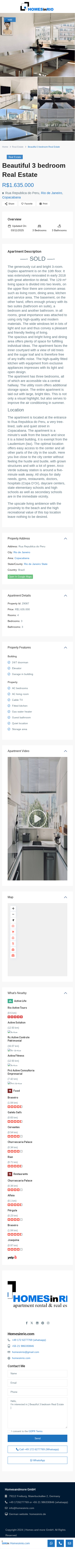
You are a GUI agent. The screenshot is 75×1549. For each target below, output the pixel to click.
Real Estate (17, 147)
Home (5, 147)
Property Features (19, 647)
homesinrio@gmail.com (25, 1352)
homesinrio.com (21, 1358)
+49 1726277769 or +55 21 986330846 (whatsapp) (38, 1502)
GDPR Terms (36, 1431)
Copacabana (11, 197)
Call (39, 1449)
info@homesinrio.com (21, 1508)
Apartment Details (19, 595)
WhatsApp (38, 1460)
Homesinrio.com (21, 1334)
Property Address (19, 538)
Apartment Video (18, 751)
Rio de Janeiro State (36, 563)
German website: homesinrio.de (27, 1514)
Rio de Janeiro (51, 193)
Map (10, 897)
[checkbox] (9, 1431)
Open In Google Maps (20, 576)
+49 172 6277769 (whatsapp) (29, 1339)
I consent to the (27, 1431)
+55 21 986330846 (23, 1345)
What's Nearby (17, 993)
